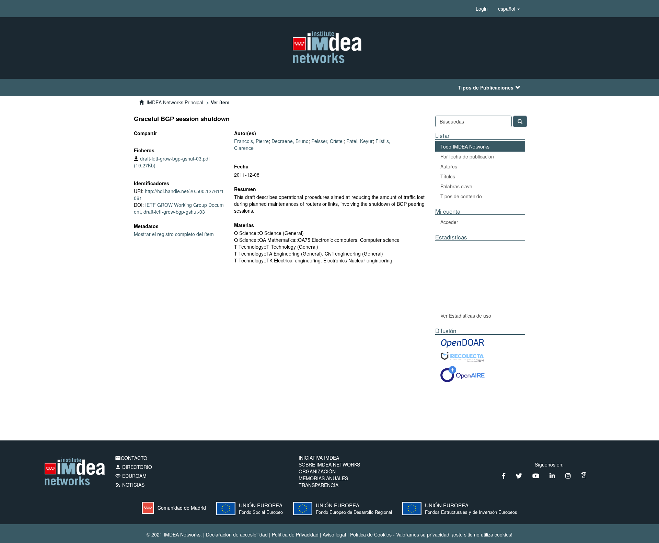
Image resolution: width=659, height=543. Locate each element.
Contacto (131, 458)
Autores (448, 166)
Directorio (133, 466)
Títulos (447, 176)
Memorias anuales (323, 478)
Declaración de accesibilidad (237, 534)
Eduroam (131, 475)
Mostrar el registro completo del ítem (174, 234)
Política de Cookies (371, 534)
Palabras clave (456, 186)
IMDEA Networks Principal (175, 102)
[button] (509, 8)
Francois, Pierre (251, 141)
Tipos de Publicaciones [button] (485, 87)
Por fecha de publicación (467, 156)
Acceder (449, 222)
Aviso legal (334, 534)
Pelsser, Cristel (327, 141)
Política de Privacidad (295, 534)
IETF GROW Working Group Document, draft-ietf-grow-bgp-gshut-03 (179, 208)
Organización (317, 471)
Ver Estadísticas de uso (465, 315)
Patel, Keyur (359, 141)
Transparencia (318, 485)
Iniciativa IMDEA (319, 457)
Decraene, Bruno (290, 141)
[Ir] (520, 121)
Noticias (129, 484)
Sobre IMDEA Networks (329, 464)
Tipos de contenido (461, 196)
